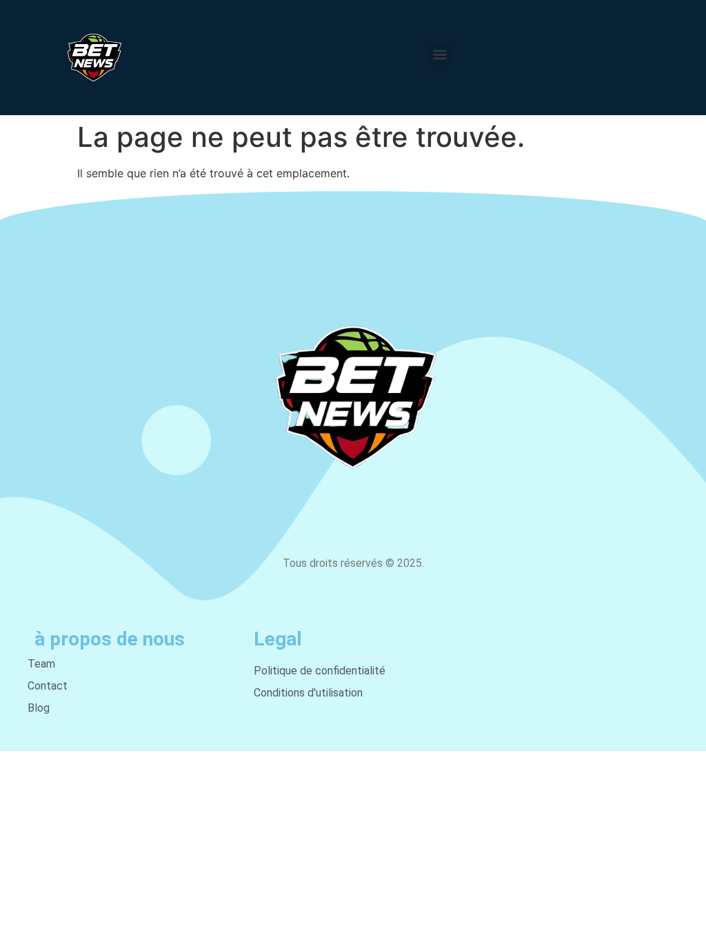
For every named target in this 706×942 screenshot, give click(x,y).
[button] (439, 54)
